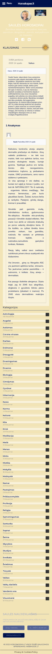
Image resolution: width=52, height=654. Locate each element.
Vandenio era (9, 591)
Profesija (7, 503)
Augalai (7, 321)
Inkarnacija (8, 395)
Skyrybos (7, 544)
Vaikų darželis (10, 585)
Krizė (5, 429)
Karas (6, 402)
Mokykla (7, 469)
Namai (6, 483)
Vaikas (31, 63)
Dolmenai (8, 348)
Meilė (5, 442)
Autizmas (8, 327)
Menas (6, 449)
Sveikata (7, 557)
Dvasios (7, 368)
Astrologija (8, 314)
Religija (7, 510)
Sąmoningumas (11, 517)
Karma (6, 409)
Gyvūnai (7, 388)
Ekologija (7, 375)
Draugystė (8, 355)
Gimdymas (8, 382)
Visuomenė (8, 598)
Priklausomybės (11, 497)
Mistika (6, 463)
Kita (5, 422)
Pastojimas (8, 490)
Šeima (6, 537)
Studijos (7, 551)
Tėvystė (7, 571)
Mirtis (6, 456)
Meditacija (8, 436)
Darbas (6, 341)
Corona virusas (10, 334)
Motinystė (8, 476)
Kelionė (6, 415)
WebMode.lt (32, 646)
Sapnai (6, 530)
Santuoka (8, 524)
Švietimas (8, 564)
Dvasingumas (10, 361)
